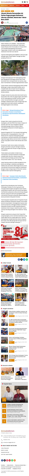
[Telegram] (24, 259)
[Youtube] (10, 460)
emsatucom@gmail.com (9, 442)
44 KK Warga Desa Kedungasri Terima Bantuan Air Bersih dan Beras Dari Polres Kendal (21, 304)
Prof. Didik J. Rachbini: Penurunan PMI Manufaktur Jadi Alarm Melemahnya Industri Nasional (20, 378)
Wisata (12, 245)
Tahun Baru (17, 243)
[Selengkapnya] (14, 431)
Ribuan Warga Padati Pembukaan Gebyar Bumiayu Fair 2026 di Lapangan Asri (6, 304)
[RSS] (15, 460)
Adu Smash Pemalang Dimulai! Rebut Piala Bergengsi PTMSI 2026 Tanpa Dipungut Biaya (6, 290)
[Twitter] (21, 259)
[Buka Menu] (25, 2)
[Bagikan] (27, 22)
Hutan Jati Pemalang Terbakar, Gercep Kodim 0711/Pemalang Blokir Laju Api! (21, 290)
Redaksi (3, 465)
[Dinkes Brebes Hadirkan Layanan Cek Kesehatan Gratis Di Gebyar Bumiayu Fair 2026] (7, 269)
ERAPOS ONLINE (4, 450)
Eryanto (5, 22)
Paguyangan (20, 242)
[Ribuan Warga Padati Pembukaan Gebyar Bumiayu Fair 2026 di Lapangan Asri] (7, 297)
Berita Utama (7, 11)
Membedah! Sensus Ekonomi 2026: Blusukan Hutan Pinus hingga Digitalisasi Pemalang (7, 378)
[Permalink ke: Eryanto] (2, 22)
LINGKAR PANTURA (5, 452)
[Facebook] (19, 259)
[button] (22, 2)
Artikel (2, 11)
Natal (13, 242)
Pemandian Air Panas (7, 243)
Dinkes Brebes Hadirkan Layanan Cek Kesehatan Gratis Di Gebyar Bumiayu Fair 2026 (7, 276)
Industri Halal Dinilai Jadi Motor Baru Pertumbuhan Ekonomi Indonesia (16, 420)
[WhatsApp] (27, 259)
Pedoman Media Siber (20, 465)
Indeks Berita (10, 465)
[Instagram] (7, 460)
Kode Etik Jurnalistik (6, 468)
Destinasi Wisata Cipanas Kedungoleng (15, 247)
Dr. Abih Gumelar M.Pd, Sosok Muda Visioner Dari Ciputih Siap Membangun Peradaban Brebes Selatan (21, 276)
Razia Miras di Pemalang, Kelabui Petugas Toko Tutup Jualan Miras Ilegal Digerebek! (17, 415)
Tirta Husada (5, 245)
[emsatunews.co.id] (8, 2)
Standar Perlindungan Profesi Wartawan (11, 467)
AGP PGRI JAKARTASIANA (6, 454)
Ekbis (3, 373)
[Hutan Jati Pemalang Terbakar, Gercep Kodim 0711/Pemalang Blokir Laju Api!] (21, 283)
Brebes (12, 11)
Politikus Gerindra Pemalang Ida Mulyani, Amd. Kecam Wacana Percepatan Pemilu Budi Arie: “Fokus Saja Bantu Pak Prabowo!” (16, 405)
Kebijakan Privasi (17, 468)
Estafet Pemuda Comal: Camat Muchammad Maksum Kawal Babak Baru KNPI (16, 410)
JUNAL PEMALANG (5, 448)
